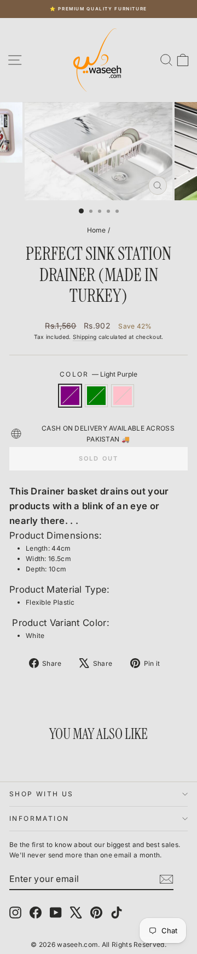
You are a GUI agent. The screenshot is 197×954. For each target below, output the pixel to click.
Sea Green (96, 396)
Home (96, 230)
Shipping (84, 336)
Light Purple (70, 396)
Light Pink (123, 396)
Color (98, 374)
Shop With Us (41, 794)
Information (39, 818)
